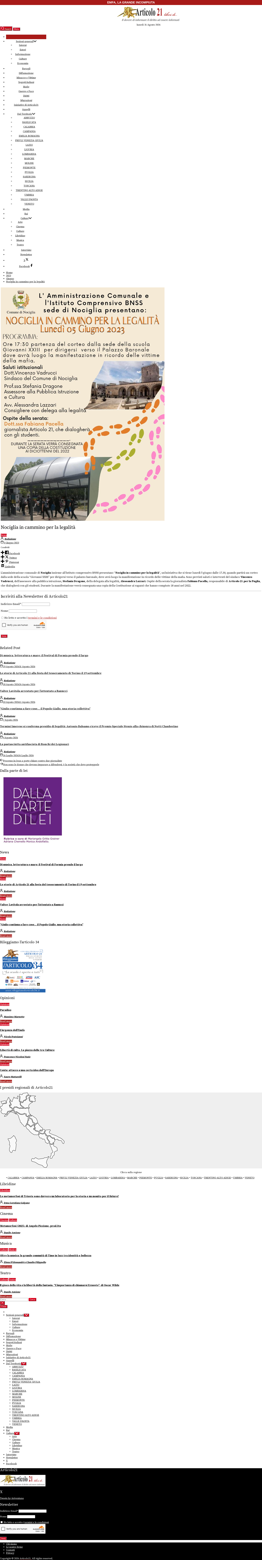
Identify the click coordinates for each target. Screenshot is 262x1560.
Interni (23, 45)
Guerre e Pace (26, 91)
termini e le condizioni (42, 618)
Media (26, 209)
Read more (6, 875)
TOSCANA (29, 185)
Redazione (10, 539)
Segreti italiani (26, 82)
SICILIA (29, 181)
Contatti (10, 1550)
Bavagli (26, 68)
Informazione (22, 54)
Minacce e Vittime (26, 77)
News (4, 535)
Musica (20, 240)
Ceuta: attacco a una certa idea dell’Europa (27, 1070)
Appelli (26, 109)
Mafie (26, 86)
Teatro (20, 244)
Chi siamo (11, 1543)
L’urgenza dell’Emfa (12, 1030)
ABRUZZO (29, 117)
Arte (20, 222)
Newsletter (26, 254)
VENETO (29, 203)
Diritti (26, 95)
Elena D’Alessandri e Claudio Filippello (25, 1262)
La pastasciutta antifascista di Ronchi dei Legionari (34, 744)
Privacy (10, 1553)
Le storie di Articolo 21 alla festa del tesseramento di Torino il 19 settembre (50, 673)
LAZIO (29, 145)
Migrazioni (26, 100)
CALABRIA (29, 126)
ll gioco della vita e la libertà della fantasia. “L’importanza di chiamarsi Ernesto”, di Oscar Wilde (59, 1285)
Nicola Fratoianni (13, 1036)
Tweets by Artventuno (12, 1498)
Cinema (20, 226)
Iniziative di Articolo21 (26, 104)
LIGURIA (29, 149)
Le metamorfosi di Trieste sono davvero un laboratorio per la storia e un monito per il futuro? (59, 1196)
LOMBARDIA (29, 154)
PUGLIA (29, 172)
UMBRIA (29, 194)
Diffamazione (26, 73)
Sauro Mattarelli (13, 1076)
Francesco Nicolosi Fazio (17, 1056)
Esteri (23, 49)
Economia (22, 63)
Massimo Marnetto (14, 1016)
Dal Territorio (24, 114)
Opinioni (4, 1004)
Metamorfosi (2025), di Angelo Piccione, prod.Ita (30, 1226)
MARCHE (29, 158)
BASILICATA (29, 122)
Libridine (20, 235)
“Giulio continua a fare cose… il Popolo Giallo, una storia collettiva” (45, 708)
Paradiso (5, 1010)
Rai (26, 213)
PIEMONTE (29, 167)
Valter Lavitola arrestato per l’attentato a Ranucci (33, 691)
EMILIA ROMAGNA (29, 135)
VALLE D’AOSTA (29, 199)
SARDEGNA (29, 176)
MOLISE (29, 163)
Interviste (26, 250)
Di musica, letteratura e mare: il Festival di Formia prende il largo (44, 655)
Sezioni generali (25, 41)
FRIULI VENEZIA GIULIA (29, 140)
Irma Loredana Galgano (17, 1202)
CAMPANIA (29, 131)
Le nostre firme (14, 1547)
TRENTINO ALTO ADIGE (29, 190)
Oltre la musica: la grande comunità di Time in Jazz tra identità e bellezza (45, 1255)
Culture (23, 58)
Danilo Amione (12, 1232)
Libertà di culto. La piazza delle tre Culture (27, 1050)
